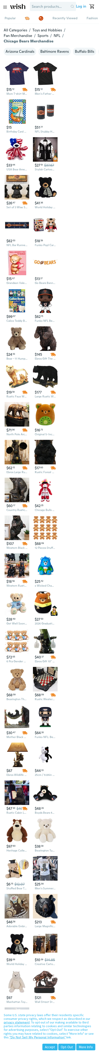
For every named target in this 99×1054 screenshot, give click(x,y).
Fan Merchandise (18, 35)
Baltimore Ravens (54, 51)
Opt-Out (67, 1047)
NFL (57, 35)
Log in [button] (81, 6)
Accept (50, 1047)
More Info (86, 1047)
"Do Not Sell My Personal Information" (37, 1037)
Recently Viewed (64, 18)
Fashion (92, 18)
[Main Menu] (5, 7)
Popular (10, 18)
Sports (43, 35)
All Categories (15, 30)
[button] (72, 6)
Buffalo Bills (84, 51)
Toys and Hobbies (47, 30)
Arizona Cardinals (20, 51)
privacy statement (17, 1022)
